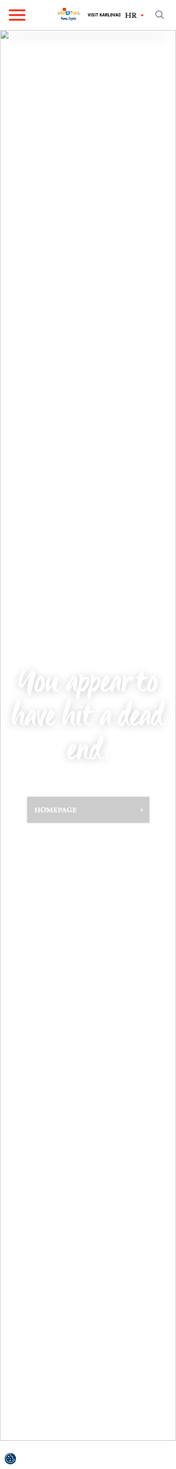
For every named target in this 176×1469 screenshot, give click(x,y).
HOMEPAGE (55, 810)
